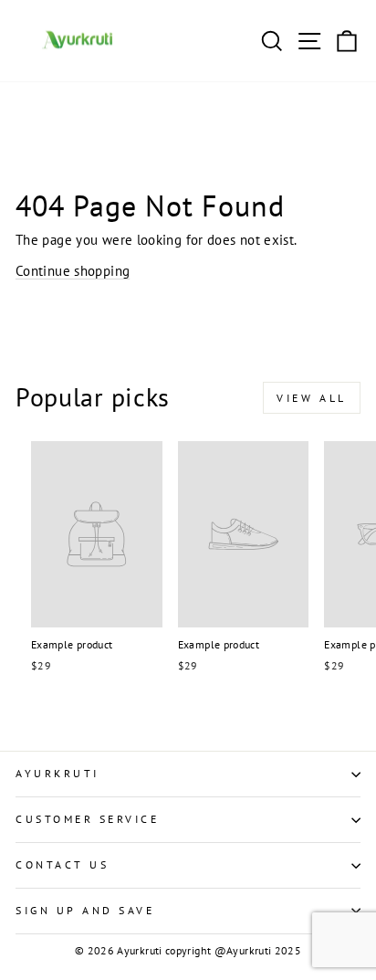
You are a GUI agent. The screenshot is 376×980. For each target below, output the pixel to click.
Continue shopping (73, 270)
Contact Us (62, 864)
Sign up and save (85, 910)
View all (312, 398)
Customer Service (88, 819)
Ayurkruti (57, 773)
